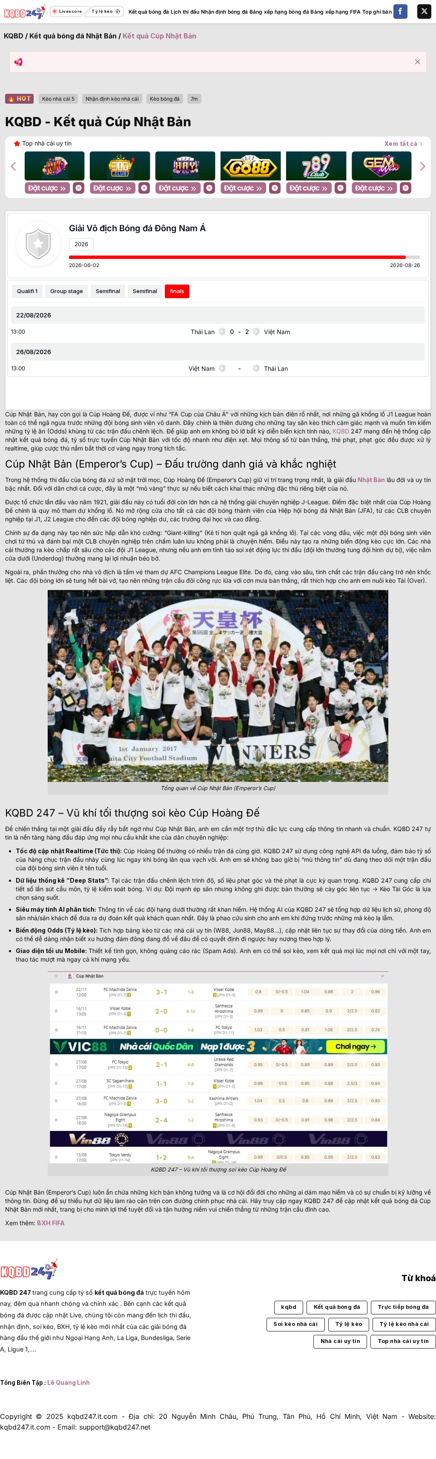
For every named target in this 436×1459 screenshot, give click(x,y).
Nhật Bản (371, 479)
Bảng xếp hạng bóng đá (279, 12)
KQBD (13, 36)
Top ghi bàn (377, 12)
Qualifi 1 (27, 291)
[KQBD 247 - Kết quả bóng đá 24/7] (25, 11)
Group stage (66, 291)
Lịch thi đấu (185, 12)
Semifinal (108, 291)
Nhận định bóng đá (224, 12)
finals (177, 291)
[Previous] (14, 166)
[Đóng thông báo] (417, 62)
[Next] (422, 166)
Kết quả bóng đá (149, 12)
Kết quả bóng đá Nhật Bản (73, 36)
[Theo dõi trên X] (424, 11)
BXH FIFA (51, 1222)
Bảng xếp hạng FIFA (335, 12)
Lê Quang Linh (68, 1382)
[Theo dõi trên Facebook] (400, 11)
